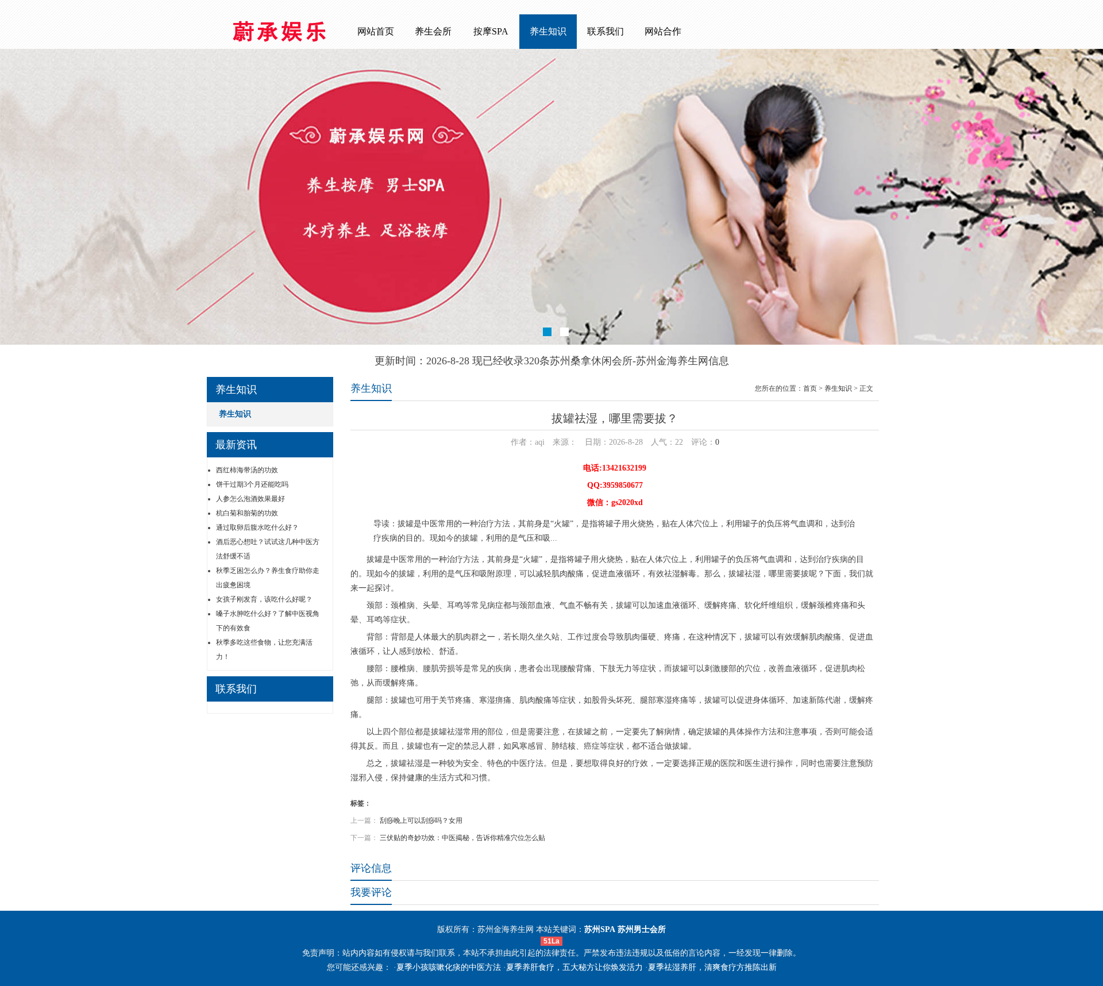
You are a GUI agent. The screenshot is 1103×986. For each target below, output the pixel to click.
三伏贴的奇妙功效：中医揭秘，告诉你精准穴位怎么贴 (462, 838)
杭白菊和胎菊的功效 (247, 513)
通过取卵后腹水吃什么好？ (257, 527)
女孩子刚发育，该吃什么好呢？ (264, 599)
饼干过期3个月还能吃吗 (252, 484)
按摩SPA (490, 31)
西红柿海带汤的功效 (247, 470)
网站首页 (375, 31)
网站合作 (663, 31)
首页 (810, 388)
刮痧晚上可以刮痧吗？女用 (421, 820)
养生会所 (433, 31)
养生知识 (548, 31)
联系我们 (605, 31)
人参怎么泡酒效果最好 (250, 499)
